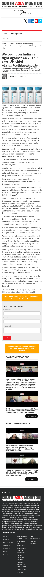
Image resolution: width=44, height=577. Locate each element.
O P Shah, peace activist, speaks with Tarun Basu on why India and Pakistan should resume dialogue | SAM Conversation (22, 410)
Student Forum (21, 573)
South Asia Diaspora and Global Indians (21, 565)
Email (5, 318)
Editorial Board (8, 542)
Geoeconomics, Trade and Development (21, 550)
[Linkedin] (32, 21)
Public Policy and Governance (21, 543)
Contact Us (6, 546)
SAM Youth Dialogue (18, 423)
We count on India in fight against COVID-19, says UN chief (20, 58)
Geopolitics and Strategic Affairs (22, 537)
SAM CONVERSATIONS (17, 357)
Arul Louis (13, 76)
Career (5, 552)
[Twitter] (25, 21)
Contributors (7, 555)
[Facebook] (29, 21)
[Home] (22, 4)
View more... (31, 416)
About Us (6, 539)
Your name (7, 310)
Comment (7, 326)
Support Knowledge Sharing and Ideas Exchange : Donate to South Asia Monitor (22, 298)
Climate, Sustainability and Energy (21, 44)
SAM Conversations (35, 537)
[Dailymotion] (40, 21)
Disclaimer (6, 549)
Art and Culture (21, 570)
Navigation (16, 33)
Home (4, 44)
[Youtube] (36, 21)
